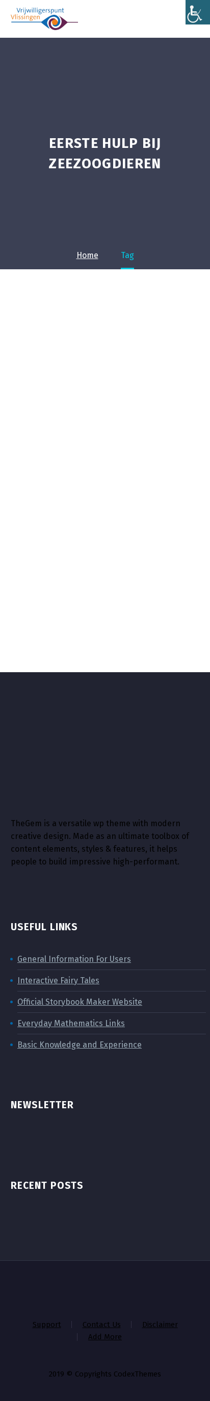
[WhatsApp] (145, 1288)
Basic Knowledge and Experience (79, 1045)
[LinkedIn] (78, 1288)
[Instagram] (105, 1288)
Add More (105, 1337)
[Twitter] (92, 1288)
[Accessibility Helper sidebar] (198, 12)
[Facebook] (65, 1288)
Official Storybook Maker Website (79, 1002)
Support (47, 1325)
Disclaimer (160, 1325)
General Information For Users (74, 959)
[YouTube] (131, 1288)
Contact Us (102, 1325)
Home (105, 34)
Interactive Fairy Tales (58, 980)
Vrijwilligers (164, 34)
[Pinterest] (118, 1288)
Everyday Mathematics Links (71, 1023)
